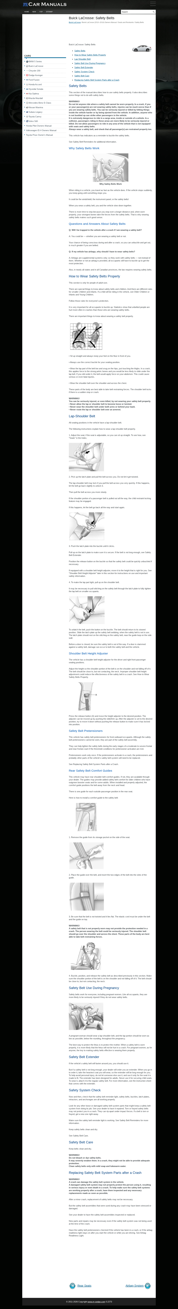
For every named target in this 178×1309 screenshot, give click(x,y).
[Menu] (153, 6)
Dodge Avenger (36, 75)
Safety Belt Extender (83, 67)
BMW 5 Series (35, 61)
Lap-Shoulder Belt (82, 59)
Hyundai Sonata (36, 89)
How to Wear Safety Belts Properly (90, 55)
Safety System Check (84, 71)
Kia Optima (34, 93)
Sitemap (49, 12)
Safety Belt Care (81, 76)
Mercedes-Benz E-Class (40, 103)
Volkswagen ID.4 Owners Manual (41, 130)
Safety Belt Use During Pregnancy (90, 63)
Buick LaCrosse (75, 22)
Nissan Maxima (36, 107)
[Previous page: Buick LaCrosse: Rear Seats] (73, 1286)
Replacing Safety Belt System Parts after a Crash (96, 80)
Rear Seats (84, 1285)
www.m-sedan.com (96, 1302)
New (34, 12)
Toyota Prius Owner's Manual (39, 135)
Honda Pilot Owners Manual (38, 126)
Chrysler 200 (34, 70)
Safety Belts (79, 51)
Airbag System (135, 1285)
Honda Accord (35, 84)
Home (26, 12)
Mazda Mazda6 (36, 98)
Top (41, 12)
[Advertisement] (110, 34)
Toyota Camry (35, 116)
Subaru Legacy (35, 112)
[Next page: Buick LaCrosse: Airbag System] (148, 1286)
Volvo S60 (33, 121)
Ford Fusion (34, 80)
